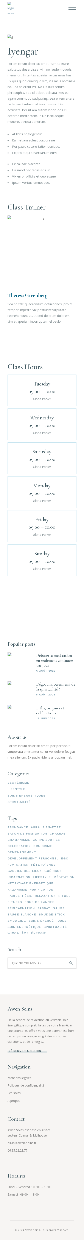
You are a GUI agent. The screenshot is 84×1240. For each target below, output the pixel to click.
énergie (38, 933)
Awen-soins (32, 1230)
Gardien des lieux (25, 871)
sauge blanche (22, 914)
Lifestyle (16, 789)
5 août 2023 (45, 694)
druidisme (42, 846)
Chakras (57, 833)
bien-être (51, 827)
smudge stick (52, 914)
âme (25, 933)
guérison (53, 871)
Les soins (14, 1093)
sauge (59, 908)
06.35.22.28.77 (17, 1150)
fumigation (18, 864)
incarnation (19, 877)
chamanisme (19, 839)
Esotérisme (18, 782)
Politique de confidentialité (26, 1085)
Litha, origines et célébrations (50, 710)
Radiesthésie (20, 895)
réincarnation (21, 908)
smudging (17, 920)
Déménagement (22, 852)
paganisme (17, 889)
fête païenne (43, 864)
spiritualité (55, 927)
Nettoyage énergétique (31, 883)
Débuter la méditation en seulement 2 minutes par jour (54, 660)
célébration (19, 846)
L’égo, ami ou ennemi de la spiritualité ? (55, 687)
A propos (14, 1101)
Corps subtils (46, 839)
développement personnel (33, 858)
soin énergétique (24, 927)
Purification (41, 889)
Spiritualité (19, 802)
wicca (13, 933)
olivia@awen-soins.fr (22, 1143)
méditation (64, 877)
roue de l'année (39, 902)
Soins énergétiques (26, 795)
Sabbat (44, 908)
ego (64, 858)
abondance (18, 827)
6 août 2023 (46, 670)
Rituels (15, 902)
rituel (64, 895)
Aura (35, 827)
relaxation (45, 895)
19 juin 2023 (45, 718)
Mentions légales (19, 1078)
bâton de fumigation (27, 833)
